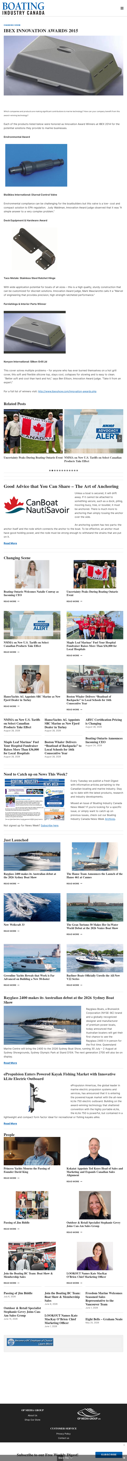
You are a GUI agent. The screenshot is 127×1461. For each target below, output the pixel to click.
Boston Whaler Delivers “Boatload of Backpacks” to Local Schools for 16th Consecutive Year (89, 699)
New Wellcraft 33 (14, 925)
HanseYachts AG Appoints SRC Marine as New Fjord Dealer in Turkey (32, 698)
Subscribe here (49, 825)
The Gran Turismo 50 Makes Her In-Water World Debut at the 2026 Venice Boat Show (92, 926)
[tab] (50, 470)
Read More (10, 543)
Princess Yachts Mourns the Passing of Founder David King (27, 1170)
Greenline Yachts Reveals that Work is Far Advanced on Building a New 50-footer (29, 977)
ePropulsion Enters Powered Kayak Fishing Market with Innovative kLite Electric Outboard (60, 1076)
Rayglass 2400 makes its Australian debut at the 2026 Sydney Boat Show (30, 875)
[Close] (124, 1445)
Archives (110, 818)
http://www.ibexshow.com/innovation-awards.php (67, 391)
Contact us (63, 1438)
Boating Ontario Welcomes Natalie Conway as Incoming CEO (31, 593)
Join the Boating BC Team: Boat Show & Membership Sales (28, 1275)
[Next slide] (119, 438)
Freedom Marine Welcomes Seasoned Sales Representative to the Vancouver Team (103, 1298)
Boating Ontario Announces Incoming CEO (104, 740)
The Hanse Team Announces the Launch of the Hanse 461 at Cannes (95, 875)
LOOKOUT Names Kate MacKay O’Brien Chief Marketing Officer (87, 1275)
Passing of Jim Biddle (17, 1222)
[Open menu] (122, 8)
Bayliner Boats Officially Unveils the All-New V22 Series (93, 977)
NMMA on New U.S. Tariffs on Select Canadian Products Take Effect (32, 459)
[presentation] (33, 431)
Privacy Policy (63, 1433)
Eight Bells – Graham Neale (104, 1319)
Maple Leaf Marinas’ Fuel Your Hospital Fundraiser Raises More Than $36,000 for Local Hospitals (89, 461)
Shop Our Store (32, 1419)
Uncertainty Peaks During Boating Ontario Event (92, 593)
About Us (32, 1415)
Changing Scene (12, 25)
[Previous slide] (7, 438)
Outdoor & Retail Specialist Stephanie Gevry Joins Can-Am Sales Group (93, 1224)
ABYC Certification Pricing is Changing (103, 721)
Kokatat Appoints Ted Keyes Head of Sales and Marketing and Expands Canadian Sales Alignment (95, 1171)
